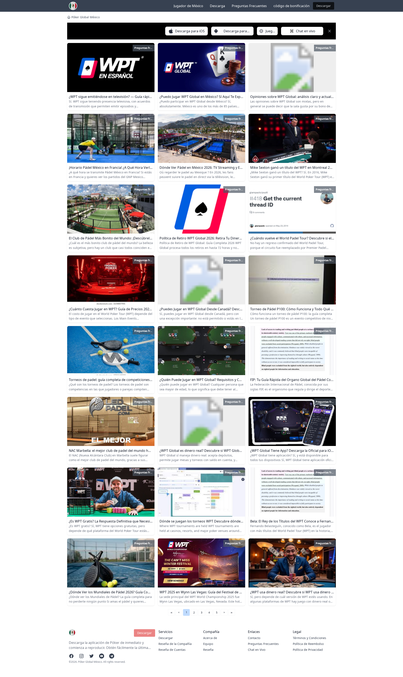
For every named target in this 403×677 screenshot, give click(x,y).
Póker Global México (85, 17)
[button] (178, 612)
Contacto (254, 638)
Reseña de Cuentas (172, 650)
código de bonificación (291, 6)
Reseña (208, 650)
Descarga (217, 6)
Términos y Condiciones (309, 638)
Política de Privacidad (308, 650)
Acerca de (210, 638)
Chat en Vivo (256, 650)
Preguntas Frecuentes (249, 6)
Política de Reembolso (308, 644)
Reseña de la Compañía (175, 644)
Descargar (323, 6)
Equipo (208, 644)
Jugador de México (188, 6)
